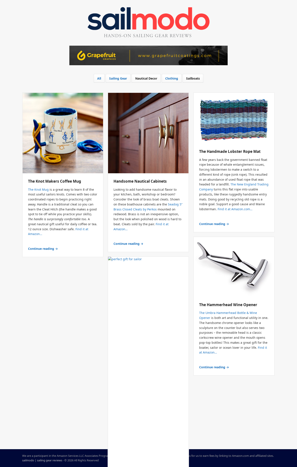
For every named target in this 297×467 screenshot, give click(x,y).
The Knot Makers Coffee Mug (54, 181)
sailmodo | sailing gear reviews (42, 460)
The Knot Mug (38, 189)
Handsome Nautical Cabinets (140, 181)
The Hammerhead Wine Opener (228, 304)
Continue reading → (43, 249)
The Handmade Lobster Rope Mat (229, 151)
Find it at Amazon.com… (235, 209)
